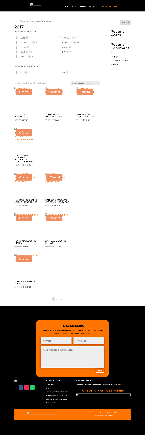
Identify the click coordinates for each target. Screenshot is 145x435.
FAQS (47, 388)
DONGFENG (67, 42)
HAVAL (65, 47)
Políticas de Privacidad (53, 403)
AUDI (44, 21)
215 (63, 72)
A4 (49, 21)
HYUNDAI (24, 52)
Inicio (65, 6)
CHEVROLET (26, 42)
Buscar (125, 22)
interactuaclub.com (107, 415)
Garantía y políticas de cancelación (57, 399)
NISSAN (24, 56)
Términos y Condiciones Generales (57, 392)
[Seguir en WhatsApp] (32, 387)
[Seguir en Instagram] (26, 387)
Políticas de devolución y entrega (56, 395)
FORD (23, 47)
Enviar (100, 370)
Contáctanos (50, 384)
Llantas (73, 6)
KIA (63, 52)
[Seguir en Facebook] (21, 387)
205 (22, 72)
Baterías (83, 6)
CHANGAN (66, 38)
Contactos (93, 6)
